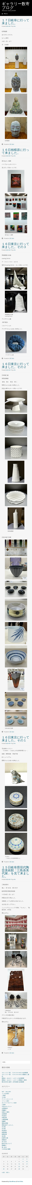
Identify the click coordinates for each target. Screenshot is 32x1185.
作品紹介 (4, 1116)
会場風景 (4, 1114)
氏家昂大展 (5, 1138)
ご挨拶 (4, 1095)
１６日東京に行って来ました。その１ (15, 739)
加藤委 (4, 1121)
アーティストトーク (7, 1099)
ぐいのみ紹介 (5, 1093)
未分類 (4, 1136)
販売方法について (7, 1143)
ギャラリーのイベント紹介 (9, 1103)
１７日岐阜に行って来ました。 (15, 22)
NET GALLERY (6, 1091)
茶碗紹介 (4, 1140)
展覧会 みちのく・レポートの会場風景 (13, 1078)
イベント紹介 (5, 1101)
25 (3, 1169)
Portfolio (20, 1181)
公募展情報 (5, 1119)
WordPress (12, 1181)
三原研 (4, 1104)
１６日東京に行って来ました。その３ (15, 246)
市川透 (4, 1127)
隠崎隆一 (4, 1145)
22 (19, 1166)
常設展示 (4, 1130)
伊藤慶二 (4, 1110)
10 (27, 1161)
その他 (4, 1097)
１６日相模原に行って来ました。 (15, 151)
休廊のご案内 (5, 1112)
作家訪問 (4, 1117)
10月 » (7, 1172)
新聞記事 (4, 1134)
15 (19, 1164)
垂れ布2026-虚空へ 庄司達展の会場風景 (13, 1082)
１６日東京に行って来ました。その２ (15, 366)
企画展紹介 (5, 1108)
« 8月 (3, 1172)
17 (27, 1164)
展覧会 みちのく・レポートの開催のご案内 (14, 1080)
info (14, 26)
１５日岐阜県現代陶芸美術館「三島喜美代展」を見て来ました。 (15, 872)
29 (19, 1169)
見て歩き (12, 144)
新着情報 (4, 1132)
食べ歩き (4, 1147)
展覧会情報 (5, 1123)
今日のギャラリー (7, 1106)
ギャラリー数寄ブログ (16, 6)
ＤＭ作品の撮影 (6, 1149)
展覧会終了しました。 (8, 1125)
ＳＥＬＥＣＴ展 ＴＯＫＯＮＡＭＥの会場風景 (15, 1072)
